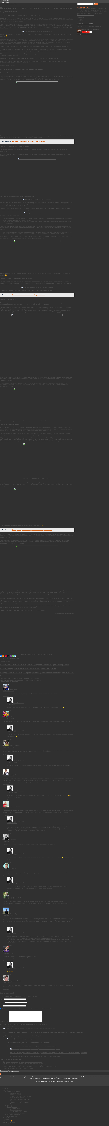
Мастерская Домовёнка (13, 1091)
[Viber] (11, 656)
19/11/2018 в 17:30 (8, 841)
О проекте (6, 1117)
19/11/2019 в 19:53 (12, 933)
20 (27, 15)
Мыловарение (14, 1104)
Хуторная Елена (14, 806)
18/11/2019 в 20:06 (8, 915)
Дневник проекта (12, 1116)
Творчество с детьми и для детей (19, 1102)
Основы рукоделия (15, 1093)
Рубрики (5, 1090)
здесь (58, 312)
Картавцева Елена (15, 981)
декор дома (8, 658)
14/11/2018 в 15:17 (12, 823)
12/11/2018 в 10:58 (12, 792)
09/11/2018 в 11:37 (12, 704)
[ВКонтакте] (1, 656)
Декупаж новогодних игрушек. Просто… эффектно (26, 680)
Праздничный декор (11, 4)
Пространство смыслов (13, 1114)
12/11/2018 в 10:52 (12, 732)
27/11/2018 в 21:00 (12, 883)
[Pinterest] (6, 656)
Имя (1, 999)
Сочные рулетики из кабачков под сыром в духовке (18, 1068)
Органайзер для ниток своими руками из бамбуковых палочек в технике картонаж (48, 1052)
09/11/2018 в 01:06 (8, 691)
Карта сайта (6, 1124)
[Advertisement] (37, 633)
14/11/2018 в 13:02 (8, 807)
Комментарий (4, 1021)
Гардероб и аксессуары (17, 1097)
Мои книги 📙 (7, 1120)
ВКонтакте (80, 17)
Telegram (79, 19)
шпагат (65, 600)
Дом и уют (10, 1105)
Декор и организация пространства (20, 1096)
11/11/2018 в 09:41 (8, 718)
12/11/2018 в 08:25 (8, 776)
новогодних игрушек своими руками (54, 233)
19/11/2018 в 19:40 (12, 854)
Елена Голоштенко (18, 703)
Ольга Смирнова (14, 745)
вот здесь (49, 290)
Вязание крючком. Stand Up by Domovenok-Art (25, 678)
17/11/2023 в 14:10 (12, 968)
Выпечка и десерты (16, 1110)
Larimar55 (13, 868)
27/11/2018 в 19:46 (8, 870)
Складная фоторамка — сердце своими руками (29, 1042)
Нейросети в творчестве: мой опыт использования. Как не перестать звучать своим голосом (30, 1066)
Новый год (15, 658)
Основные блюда (15, 1108)
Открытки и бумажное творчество (20, 1099)
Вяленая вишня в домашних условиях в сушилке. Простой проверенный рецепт (26, 1065)
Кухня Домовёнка (12, 1107)
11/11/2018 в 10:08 (8, 747)
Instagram (80, 20)
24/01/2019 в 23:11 (8, 899)
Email (2, 1002)
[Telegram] (15, 656)
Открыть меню (4, 2)
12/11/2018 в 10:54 (12, 762)
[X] (8, 656)
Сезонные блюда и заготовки (18, 1111)
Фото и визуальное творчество (16, 1113)
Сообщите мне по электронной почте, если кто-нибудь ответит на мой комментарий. (26, 1009)
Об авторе (6, 1119)
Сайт (1, 1005)
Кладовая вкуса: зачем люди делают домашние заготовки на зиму (22, 1062)
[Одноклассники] (3, 656)
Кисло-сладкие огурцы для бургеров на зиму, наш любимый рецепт (23, 1063)
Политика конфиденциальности (9, 1026)
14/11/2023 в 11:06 (8, 953)
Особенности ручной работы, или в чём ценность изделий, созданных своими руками (43, 1032)
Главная (5, 1088)
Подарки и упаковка (16, 1094)
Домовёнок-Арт (4, 0)
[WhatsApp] (13, 656)
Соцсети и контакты (9, 1122)
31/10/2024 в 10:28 (8, 982)
